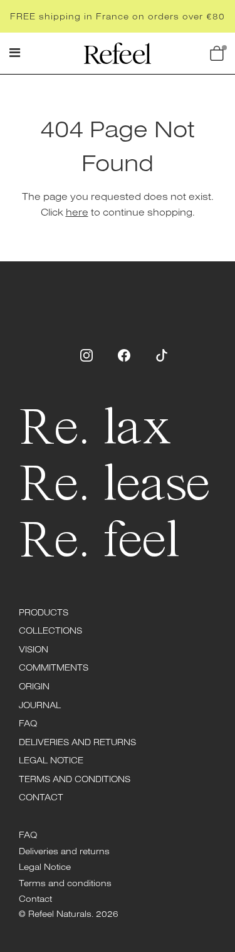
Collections (50, 630)
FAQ (28, 723)
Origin (34, 686)
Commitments (53, 667)
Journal (40, 705)
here (77, 212)
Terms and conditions (74, 779)
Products (43, 612)
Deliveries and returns (77, 742)
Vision (33, 649)
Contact (41, 797)
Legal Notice (51, 760)
